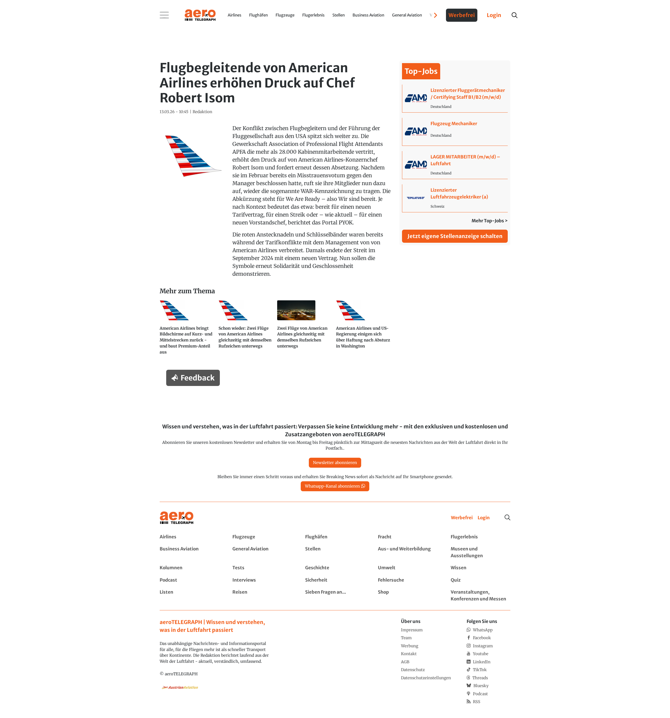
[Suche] (507, 517)
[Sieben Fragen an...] (335, 595)
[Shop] (408, 595)
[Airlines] (189, 537)
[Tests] (262, 568)
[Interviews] (262, 580)
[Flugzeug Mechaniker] (455, 132)
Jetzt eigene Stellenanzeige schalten (454, 236)
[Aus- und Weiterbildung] (408, 552)
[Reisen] (262, 595)
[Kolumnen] (189, 568)
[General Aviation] (262, 552)
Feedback (198, 378)
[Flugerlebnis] (480, 537)
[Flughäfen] (335, 537)
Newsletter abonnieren (335, 462)
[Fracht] (408, 537)
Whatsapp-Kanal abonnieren (332, 486)
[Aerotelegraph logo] (200, 14)
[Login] (484, 518)
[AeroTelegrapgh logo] (177, 518)
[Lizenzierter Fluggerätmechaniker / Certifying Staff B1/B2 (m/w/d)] (455, 98)
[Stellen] (335, 552)
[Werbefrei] (462, 518)
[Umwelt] (408, 568)
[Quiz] (480, 580)
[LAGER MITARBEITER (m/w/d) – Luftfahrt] (455, 165)
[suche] (514, 15)
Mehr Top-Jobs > (490, 221)
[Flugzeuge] (262, 537)
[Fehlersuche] (408, 580)
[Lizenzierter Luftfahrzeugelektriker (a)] (455, 198)
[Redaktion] (202, 112)
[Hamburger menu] (164, 15)
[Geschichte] (335, 568)
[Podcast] (189, 580)
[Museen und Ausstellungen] (480, 552)
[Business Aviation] (189, 552)
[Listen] (189, 595)
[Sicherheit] (335, 580)
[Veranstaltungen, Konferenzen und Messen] (480, 595)
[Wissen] (480, 568)
